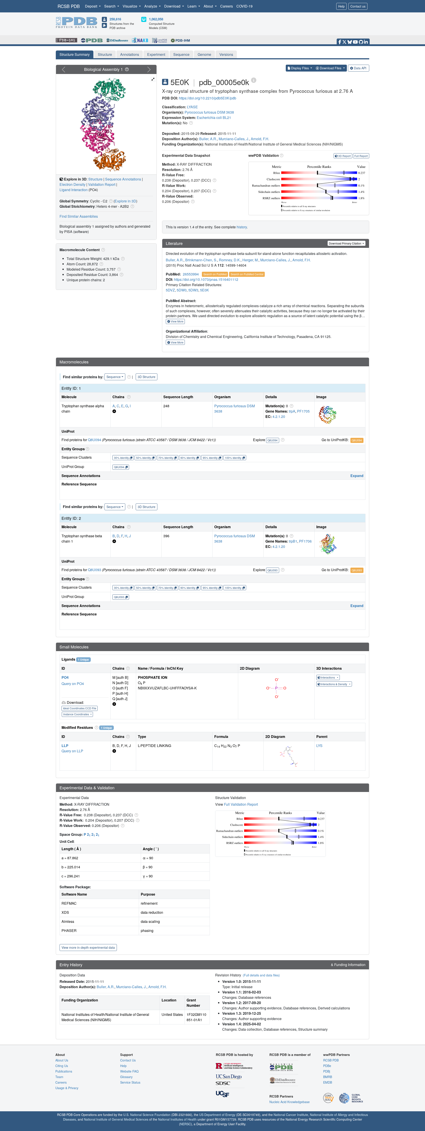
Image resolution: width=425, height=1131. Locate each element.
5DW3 (193, 290)
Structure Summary (75, 54)
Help (341, 6)
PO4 (65, 677)
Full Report (361, 156)
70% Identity (165, 458)
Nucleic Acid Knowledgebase (289, 1102)
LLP (65, 745)
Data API (360, 68)
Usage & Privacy (66, 1088)
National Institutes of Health (177, 1119)
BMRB (327, 1077)
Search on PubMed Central (247, 274)
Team (59, 1077)
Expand (356, 475)
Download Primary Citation (345, 243)
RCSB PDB (69, 6)
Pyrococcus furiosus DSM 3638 (209, 112)
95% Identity (210, 458)
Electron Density (72, 184)
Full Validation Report (241, 804)
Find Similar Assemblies (79, 216)
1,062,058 (156, 19)
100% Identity (233, 458)
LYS (319, 745)
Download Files (330, 68)
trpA (292, 411)
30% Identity (121, 458)
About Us (61, 1060)
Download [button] (172, 6)
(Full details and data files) (261, 975)
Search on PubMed (215, 274)
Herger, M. (250, 259)
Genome (204, 54)
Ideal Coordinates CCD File (79, 708)
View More (177, 321)
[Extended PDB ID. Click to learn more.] (253, 80)
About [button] (209, 6)
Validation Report (101, 184)
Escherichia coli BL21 (214, 117)
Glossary (126, 1077)
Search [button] (110, 6)
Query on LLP (72, 750)
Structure (105, 54)
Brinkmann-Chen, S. (201, 259)
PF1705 (303, 411)
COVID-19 (244, 6)
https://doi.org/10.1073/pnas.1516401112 (206, 279)
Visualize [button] (130, 6)
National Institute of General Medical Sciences (116, 1119)
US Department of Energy (217, 1114)
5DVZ (170, 290)
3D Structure (146, 376)
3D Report (344, 156)
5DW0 (182, 290)
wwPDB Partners (336, 1054)
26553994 (191, 274)
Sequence (181, 54)
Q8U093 (94, 569)
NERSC (185, 1124)
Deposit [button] (91, 6)
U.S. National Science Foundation (146, 1114)
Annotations (129, 54)
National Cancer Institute (291, 1114)
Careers (226, 6)
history (242, 226)
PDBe (327, 1065)
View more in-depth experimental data (88, 947)
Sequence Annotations (123, 179)
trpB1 (293, 541)
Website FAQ (129, 1071)
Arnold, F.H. (260, 138)
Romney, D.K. (230, 259)
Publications (63, 1071)
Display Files (300, 68)
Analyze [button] (151, 6)
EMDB (327, 1082)
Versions (226, 54)
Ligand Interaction (74, 189)
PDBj (326, 1071)
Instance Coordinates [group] (76, 714)
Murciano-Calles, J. (234, 138)
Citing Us (61, 1065)
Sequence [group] (113, 376)
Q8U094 (94, 439)
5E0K (204, 290)
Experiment (156, 54)
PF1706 (305, 541)
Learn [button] (192, 6)
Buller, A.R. (208, 138)
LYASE (192, 106)
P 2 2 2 (91, 834)
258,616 (115, 19)
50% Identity (143, 458)
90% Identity (187, 458)
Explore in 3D (125, 201)
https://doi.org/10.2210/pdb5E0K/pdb (207, 98)
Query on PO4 (73, 683)
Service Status (130, 1082)
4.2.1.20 (278, 416)
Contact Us (128, 1060)
